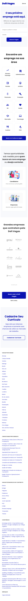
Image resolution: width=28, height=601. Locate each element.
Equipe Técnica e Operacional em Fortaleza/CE (11, 475)
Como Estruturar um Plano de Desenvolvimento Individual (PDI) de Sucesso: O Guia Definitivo (14, 586)
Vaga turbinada (6, 595)
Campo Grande (6, 358)
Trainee (4, 513)
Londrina (4, 392)
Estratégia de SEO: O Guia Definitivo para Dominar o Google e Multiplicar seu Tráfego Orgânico (13, 524)
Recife (3, 366)
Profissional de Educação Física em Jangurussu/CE (11, 448)
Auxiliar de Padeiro (6, 468)
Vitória (3, 430)
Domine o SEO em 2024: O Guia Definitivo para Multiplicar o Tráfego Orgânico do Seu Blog (13, 536)
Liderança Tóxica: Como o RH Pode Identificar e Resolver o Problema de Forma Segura (14, 569)
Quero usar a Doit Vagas (14, 295)
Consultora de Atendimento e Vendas (12, 462)
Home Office (5, 496)
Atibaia (4, 371)
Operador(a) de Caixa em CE (9, 452)
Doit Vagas (8, 3)
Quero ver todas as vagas (14, 138)
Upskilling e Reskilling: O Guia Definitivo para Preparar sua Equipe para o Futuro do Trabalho (13, 574)
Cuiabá (4, 374)
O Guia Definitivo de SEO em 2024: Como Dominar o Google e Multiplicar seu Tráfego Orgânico (13, 530)
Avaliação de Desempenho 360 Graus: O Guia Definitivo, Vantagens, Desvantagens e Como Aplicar (14, 580)
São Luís (4, 369)
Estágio (4, 488)
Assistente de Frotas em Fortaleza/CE (12, 455)
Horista (4, 498)
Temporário (5, 511)
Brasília (4, 402)
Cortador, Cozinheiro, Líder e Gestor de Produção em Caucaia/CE (12, 444)
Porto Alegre (5, 425)
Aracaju (4, 356)
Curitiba (4, 389)
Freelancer (5, 493)
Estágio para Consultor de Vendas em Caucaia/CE (12, 471)
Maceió (4, 407)
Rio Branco (5, 381)
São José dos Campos (8, 428)
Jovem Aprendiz (6, 501)
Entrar (24, 3)
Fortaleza (4, 420)
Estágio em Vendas (7, 465)
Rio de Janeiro (5, 397)
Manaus (4, 422)
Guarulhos (4, 376)
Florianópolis (5, 404)
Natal (3, 379)
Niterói (3, 394)
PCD (3, 503)
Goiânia (4, 361)
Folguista (4, 490)
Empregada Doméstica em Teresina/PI (12, 457)
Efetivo (4, 485)
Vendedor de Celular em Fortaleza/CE (12, 460)
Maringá (4, 363)
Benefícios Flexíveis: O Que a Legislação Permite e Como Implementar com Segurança (12, 558)
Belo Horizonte (5, 386)
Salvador (4, 412)
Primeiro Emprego (6, 508)
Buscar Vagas (14, 39)
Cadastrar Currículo (14, 338)
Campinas (4, 417)
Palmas (4, 410)
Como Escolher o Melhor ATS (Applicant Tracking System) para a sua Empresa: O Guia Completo (12, 552)
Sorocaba (4, 399)
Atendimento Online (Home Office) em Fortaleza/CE (12, 440)
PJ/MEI (3, 506)
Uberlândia (5, 415)
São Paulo (4, 384)
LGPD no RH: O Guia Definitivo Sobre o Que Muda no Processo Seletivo (13, 547)
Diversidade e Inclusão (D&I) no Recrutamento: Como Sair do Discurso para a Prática (14, 564)
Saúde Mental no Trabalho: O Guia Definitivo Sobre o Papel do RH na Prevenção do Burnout (13, 542)
